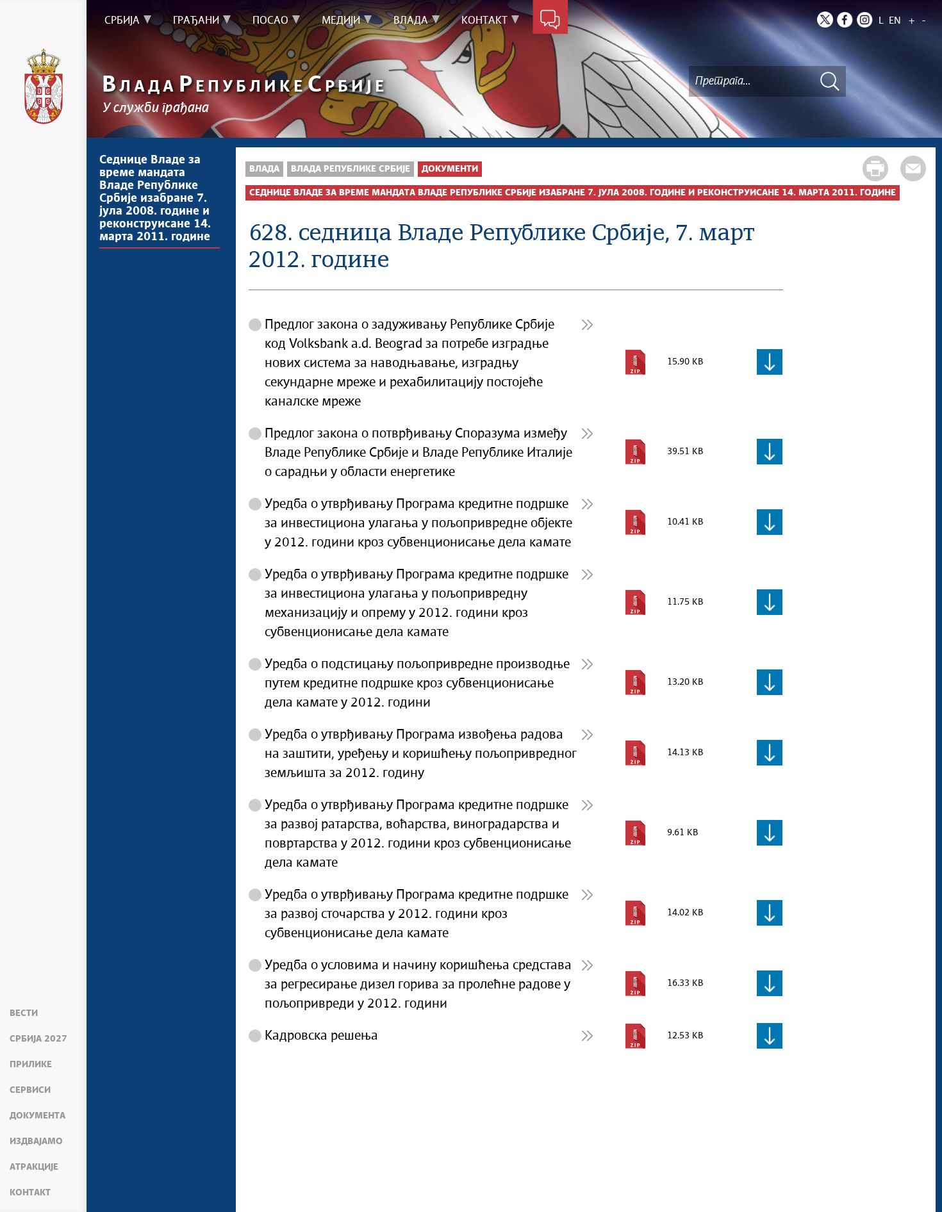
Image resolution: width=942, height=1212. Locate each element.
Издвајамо (36, 1141)
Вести (24, 1013)
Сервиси (30, 1090)
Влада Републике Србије (350, 169)
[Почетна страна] (43, 86)
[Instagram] (865, 20)
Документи (450, 169)
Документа (37, 1115)
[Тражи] (830, 81)
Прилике (31, 1064)
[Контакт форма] (550, 20)
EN (895, 21)
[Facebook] (845, 20)
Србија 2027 (38, 1039)
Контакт (30, 1192)
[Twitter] (825, 20)
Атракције (34, 1167)
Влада (264, 169)
